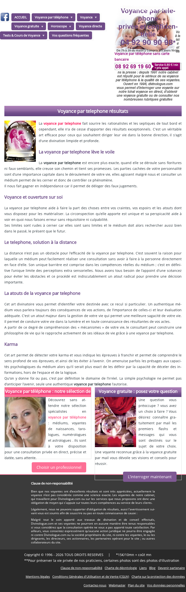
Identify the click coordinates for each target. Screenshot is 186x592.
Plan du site (136, 585)
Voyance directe (90, 26)
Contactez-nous (95, 585)
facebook (4, 18)
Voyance (85, 18)
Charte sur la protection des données (158, 576)
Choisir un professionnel (59, 467)
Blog (152, 568)
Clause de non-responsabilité (81, 568)
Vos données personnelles (166, 585)
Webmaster (117, 585)
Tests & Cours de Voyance (20, 36)
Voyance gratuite (25, 27)
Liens (143, 568)
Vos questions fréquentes (70, 35)
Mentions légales (38, 576)
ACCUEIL (21, 17)
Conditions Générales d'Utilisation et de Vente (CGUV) (90, 576)
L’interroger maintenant (150, 476)
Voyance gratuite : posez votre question (138, 391)
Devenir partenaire (171, 568)
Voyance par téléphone (50, 18)
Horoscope (57, 27)
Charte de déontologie (121, 568)
